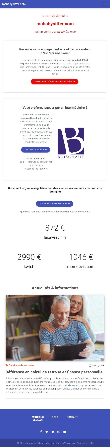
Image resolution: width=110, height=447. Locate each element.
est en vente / (55, 32)
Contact (72, 417)
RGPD (55, 417)
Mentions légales (38, 418)
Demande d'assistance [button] (34, 150)
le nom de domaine (55, 15)
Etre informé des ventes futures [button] (53, 204)
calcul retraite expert (68, 385)
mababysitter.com (55, 23)
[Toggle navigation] (104, 4)
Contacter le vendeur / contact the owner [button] (53, 81)
